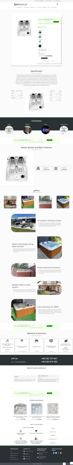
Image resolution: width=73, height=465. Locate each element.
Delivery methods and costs (14, 453)
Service (48, 7)
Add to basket (44, 58)
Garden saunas (32, 7)
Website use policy (13, 457)
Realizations (45, 7)
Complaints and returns (13, 455)
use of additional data (48, 23)
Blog (52, 7)
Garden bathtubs (19, 7)
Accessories (40, 7)
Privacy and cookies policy (14, 459)
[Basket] (57, 3)
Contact (55, 7)
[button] (42, 50)
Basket (57, 4)
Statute (11, 451)
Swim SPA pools (26, 7)
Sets (36, 7)
